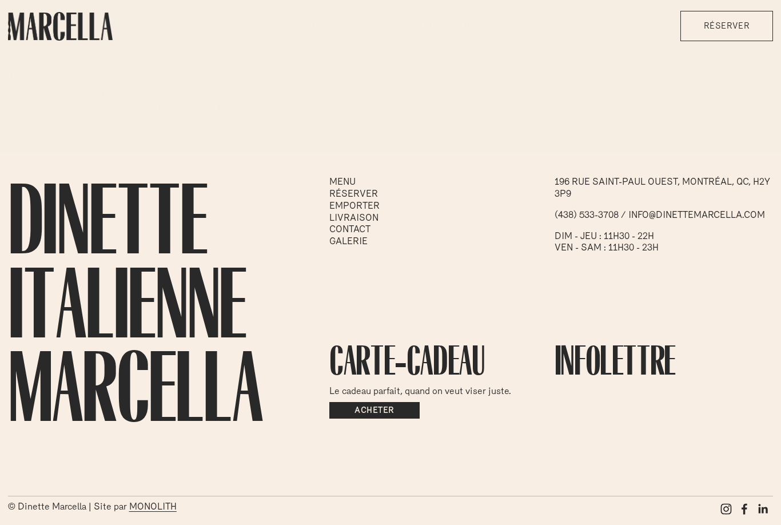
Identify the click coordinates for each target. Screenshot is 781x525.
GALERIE (418, 25)
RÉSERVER (727, 25)
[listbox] (641, 26)
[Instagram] (726, 509)
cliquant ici (207, 128)
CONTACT (465, 25)
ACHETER (374, 410)
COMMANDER (360, 25)
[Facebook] (744, 509)
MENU (309, 25)
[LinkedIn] (762, 509)
